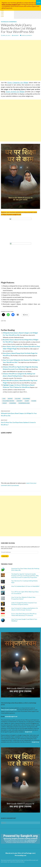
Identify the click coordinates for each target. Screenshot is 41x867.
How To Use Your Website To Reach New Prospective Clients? (23, 598)
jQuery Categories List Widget (17, 82)
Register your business (9, 2)
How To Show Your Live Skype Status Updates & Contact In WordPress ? (18, 422)
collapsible (26, 398)
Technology (5, 21)
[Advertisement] (20, 60)
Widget (5, 403)
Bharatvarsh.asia (11, 853)
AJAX (4, 398)
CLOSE (38, 2)
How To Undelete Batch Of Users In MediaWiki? (25, 586)
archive (10, 398)
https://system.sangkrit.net (8, 709)
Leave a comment (27, 35)
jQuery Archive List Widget (15, 91)
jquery (27, 400)
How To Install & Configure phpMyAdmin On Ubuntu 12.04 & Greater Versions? (24, 609)
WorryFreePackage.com (26, 853)
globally (19, 2)
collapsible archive (8, 400)
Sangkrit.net (28, 732)
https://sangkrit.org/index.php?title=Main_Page (12, 845)
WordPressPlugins (24, 403)
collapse (17, 398)
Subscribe (4, 556)
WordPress (13, 21)
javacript (19, 400)
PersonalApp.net (20, 855)
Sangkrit (16, 35)
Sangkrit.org (35, 742)
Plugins (34, 400)
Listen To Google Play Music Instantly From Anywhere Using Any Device (24, 603)
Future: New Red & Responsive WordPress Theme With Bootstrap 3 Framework (24, 614)
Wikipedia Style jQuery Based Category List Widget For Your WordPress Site (19, 413)
